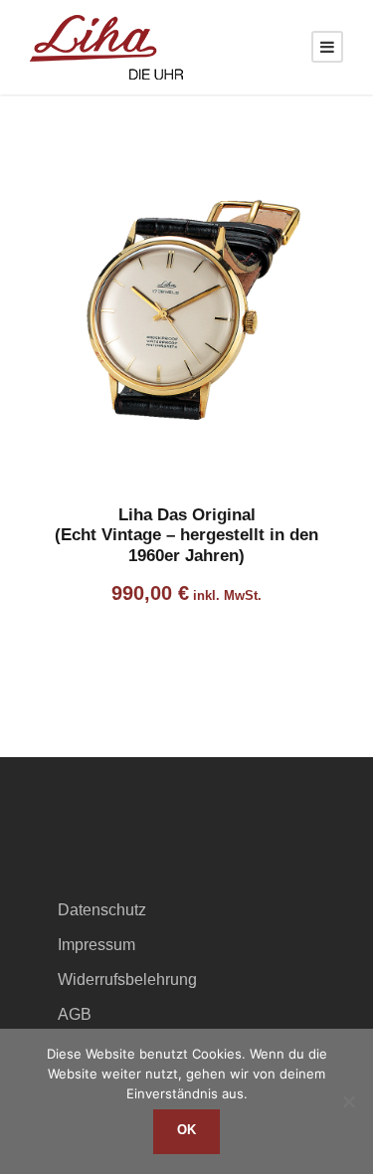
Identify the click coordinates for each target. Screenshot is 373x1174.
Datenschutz (102, 909)
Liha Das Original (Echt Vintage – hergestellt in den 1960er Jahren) (186, 535)
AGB (75, 1014)
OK (186, 1129)
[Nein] (348, 1101)
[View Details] (186, 318)
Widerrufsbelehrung (127, 979)
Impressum (96, 944)
